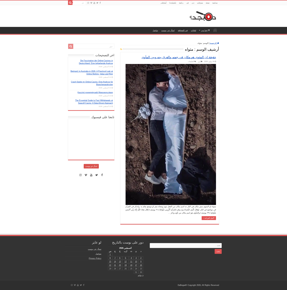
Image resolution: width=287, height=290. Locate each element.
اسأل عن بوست (168, 30)
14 (115, 261)
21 (115, 265)
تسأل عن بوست (94, 249)
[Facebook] (100, 3)
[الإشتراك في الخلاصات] (121, 49)
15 (110, 261)
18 (131, 265)
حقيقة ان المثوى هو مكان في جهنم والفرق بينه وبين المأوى (179, 57)
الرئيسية (215, 30)
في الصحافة (183, 30)
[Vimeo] (91, 3)
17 (136, 265)
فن (187, 3)
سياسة (214, 3)
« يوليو (141, 275)
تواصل (155, 30)
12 (126, 261)
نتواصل (98, 254)
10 (136, 261)
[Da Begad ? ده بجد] (202, 15)
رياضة (181, 3)
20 (120, 265)
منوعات (200, 3)
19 (126, 265)
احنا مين (204, 30)
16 (141, 265)
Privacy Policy (95, 258)
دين (193, 3)
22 (110, 265)
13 (120, 261)
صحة (207, 3)
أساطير (163, 3)
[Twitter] (97, 3)
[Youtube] (94, 3)
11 (131, 261)
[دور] (70, 2)
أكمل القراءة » (208, 218)
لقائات (193, 30)
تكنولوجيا (172, 3)
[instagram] (88, 3)
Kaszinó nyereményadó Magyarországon (95, 92)
